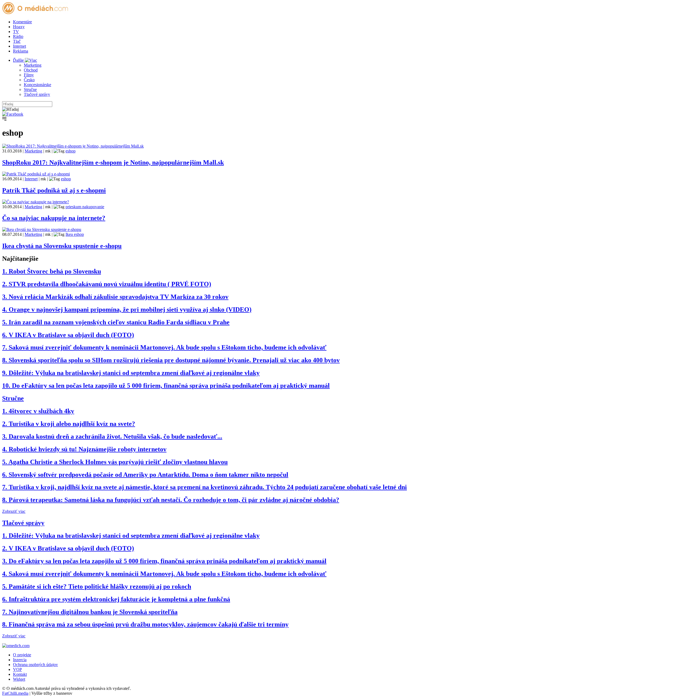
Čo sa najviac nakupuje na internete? (53, 217)
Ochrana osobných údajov (35, 664)
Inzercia (20, 659)
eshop (71, 151)
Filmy (29, 75)
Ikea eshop (75, 234)
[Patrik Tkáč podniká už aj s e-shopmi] (36, 174)
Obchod (31, 70)
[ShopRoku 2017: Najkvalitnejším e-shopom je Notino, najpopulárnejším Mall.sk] (73, 146)
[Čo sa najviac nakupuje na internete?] (35, 202)
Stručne (30, 89)
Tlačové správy (37, 94)
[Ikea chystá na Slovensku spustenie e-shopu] (41, 229)
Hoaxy (19, 26)
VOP (17, 669)
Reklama (20, 51)
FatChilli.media (15, 693)
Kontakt (20, 674)
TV (16, 31)
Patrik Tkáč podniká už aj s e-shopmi (54, 190)
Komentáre (22, 21)
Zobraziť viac (13, 511)
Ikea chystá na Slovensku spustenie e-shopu (62, 245)
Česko (29, 79)
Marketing (32, 65)
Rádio (18, 36)
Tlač (17, 41)
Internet (19, 46)
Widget (19, 679)
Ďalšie (19, 60)
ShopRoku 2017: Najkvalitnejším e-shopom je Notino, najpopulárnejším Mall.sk (113, 162)
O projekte (22, 655)
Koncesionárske (37, 84)
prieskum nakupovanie (85, 206)
